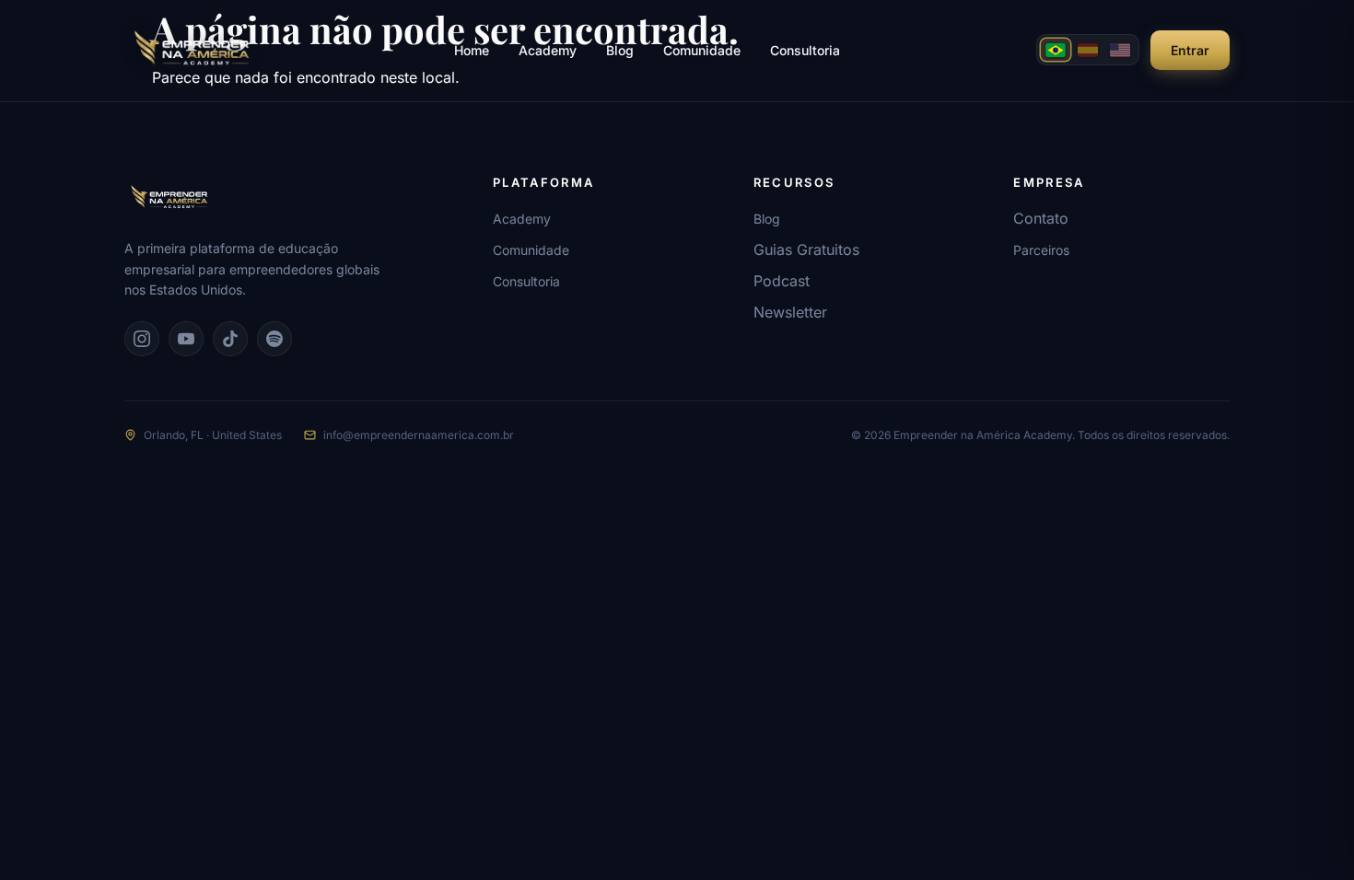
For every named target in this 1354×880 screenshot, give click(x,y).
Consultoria (805, 50)
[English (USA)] (1120, 50)
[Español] (1088, 50)
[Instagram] (141, 338)
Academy (548, 50)
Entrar (1190, 50)
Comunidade (702, 50)
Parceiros (1041, 250)
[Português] (1055, 50)
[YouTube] (186, 338)
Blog (620, 50)
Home (471, 50)
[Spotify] (274, 338)
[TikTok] (230, 338)
